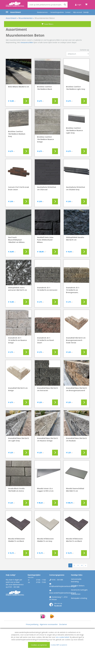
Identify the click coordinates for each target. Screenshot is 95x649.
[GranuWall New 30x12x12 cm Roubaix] (76, 423)
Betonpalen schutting (79, 598)
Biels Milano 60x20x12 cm (18, 87)
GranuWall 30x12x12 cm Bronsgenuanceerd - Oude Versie (76, 340)
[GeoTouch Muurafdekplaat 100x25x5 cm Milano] (18, 222)
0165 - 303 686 (13, 587)
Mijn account (77, 12)
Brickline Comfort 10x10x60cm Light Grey (75, 88)
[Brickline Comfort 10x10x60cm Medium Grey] (18, 119)
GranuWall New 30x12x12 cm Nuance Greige (47, 439)
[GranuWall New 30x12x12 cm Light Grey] (18, 423)
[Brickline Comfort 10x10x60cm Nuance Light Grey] (76, 117)
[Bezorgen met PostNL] (52, 616)
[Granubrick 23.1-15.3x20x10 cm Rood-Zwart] (47, 322)
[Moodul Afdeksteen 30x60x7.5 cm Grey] (47, 523)
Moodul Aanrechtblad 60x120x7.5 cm (75, 489)
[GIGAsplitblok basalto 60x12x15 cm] (76, 222)
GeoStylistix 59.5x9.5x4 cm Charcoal (46, 188)
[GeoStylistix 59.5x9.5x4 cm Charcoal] (47, 172)
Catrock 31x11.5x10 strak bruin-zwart (18, 188)
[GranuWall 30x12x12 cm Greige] (18, 373)
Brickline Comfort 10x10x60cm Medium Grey (16, 133)
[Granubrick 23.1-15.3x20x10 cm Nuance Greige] (18, 322)
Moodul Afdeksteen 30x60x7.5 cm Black (16, 540)
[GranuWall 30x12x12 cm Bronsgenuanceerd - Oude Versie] (76, 322)
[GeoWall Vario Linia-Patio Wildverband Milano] (47, 222)
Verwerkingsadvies (57, 12)
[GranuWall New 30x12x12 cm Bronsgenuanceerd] (76, 373)
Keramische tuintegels (79, 590)
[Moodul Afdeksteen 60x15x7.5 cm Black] (76, 523)
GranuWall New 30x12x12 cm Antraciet (47, 389)
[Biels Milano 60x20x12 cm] (18, 71)
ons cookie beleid (62, 637)
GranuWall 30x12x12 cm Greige (18, 389)
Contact (67, 12)
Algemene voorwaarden (49, 624)
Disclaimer (63, 624)
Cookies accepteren (39, 645)
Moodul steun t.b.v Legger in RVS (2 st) (45, 489)
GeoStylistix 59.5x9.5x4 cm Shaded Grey (75, 188)
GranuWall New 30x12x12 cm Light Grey (18, 439)
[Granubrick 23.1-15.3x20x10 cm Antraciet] (47, 272)
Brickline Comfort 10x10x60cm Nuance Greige (45, 139)
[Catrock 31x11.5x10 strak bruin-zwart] (18, 172)
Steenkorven (75, 594)
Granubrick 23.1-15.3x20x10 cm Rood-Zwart (45, 340)
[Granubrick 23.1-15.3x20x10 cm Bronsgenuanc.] (76, 272)
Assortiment (15, 12)
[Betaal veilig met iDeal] (43, 616)
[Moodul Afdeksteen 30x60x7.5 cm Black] (18, 523)
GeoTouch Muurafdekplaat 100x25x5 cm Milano (16, 239)
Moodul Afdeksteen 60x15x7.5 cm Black (74, 540)
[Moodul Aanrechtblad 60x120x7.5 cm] (76, 473)
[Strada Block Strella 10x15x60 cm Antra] (18, 473)
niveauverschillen (27, 42)
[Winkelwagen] (86, 5)
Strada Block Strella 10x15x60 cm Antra (16, 489)
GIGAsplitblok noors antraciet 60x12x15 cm (17, 288)
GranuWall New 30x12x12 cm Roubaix (76, 439)
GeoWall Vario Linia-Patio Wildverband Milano (45, 239)
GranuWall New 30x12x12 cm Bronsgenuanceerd (76, 389)
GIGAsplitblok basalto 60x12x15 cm (75, 238)
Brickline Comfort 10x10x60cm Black (44, 88)
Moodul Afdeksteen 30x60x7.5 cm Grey (45, 540)
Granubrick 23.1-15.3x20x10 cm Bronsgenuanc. (73, 289)
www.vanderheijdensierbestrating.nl (62, 593)
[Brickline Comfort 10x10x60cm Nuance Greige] (47, 122)
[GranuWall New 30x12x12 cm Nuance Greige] (47, 423)
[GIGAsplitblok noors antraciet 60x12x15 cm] (18, 272)
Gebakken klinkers (77, 586)
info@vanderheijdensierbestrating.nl (62, 586)
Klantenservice (42, 12)
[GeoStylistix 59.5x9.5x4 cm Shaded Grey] (76, 172)
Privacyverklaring (32, 624)
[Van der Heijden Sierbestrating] (15, 5)
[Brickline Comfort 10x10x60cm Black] (47, 71)
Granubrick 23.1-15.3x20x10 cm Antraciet (47, 288)
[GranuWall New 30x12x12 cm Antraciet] (47, 373)
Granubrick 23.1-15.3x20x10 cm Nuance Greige (17, 340)
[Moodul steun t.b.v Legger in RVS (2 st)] (47, 473)
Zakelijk (86, 12)
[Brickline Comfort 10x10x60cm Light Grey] (76, 71)
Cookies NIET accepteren (59, 645)
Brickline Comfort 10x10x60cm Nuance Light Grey (74, 130)
